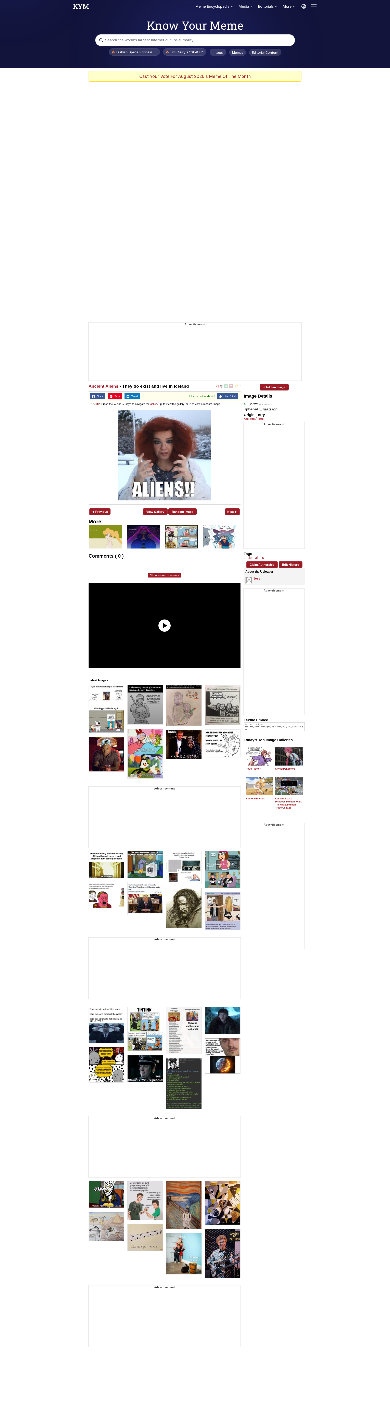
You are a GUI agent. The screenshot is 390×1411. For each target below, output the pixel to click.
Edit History (290, 564)
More (287, 6)
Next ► (232, 511)
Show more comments (164, 575)
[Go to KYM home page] (81, 7)
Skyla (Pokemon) (285, 768)
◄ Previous (99, 511)
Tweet (133, 396)
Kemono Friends (255, 798)
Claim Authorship (262, 564)
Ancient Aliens (103, 386)
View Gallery (155, 511)
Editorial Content (265, 53)
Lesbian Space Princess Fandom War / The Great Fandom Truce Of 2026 (288, 803)
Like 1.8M (229, 396)
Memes (237, 53)
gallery (154, 403)
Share (99, 396)
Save (116, 396)
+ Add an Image (274, 387)
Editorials (266, 6)
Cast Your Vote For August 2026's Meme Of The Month (195, 76)
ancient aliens (254, 557)
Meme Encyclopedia (212, 6)
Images (217, 53)
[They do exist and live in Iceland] (164, 455)
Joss (257, 578)
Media (243, 6)
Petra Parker (253, 768)
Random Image (182, 511)
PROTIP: (95, 403)
